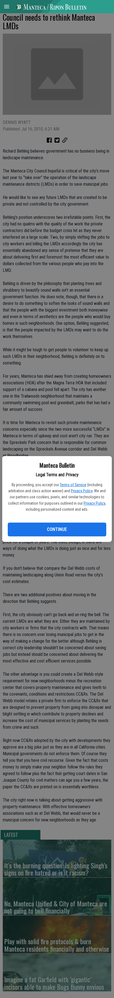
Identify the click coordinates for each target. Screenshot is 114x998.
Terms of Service (73, 485)
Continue (57, 529)
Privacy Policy (81, 491)
